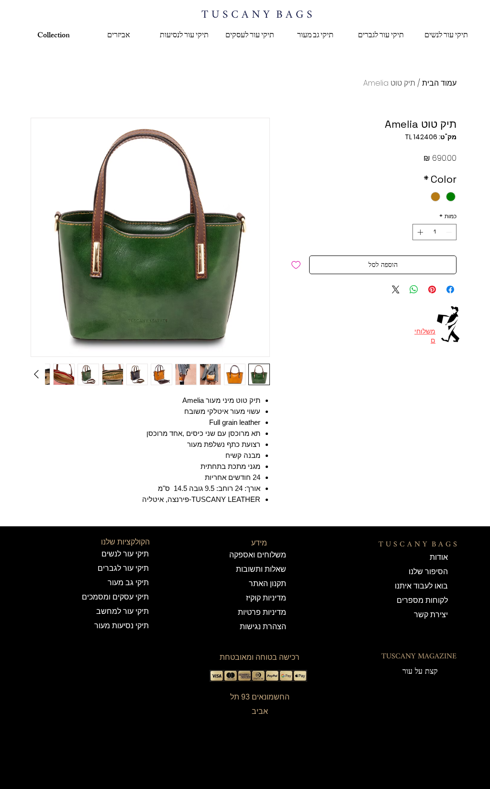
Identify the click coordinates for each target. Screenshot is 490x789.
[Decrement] (450, 232)
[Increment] (419, 232)
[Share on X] (395, 289)
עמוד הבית (439, 83)
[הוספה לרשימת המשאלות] (296, 265)
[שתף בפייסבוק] (450, 289)
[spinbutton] (434, 232)
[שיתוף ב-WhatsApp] (414, 289)
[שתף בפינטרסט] (432, 289)
